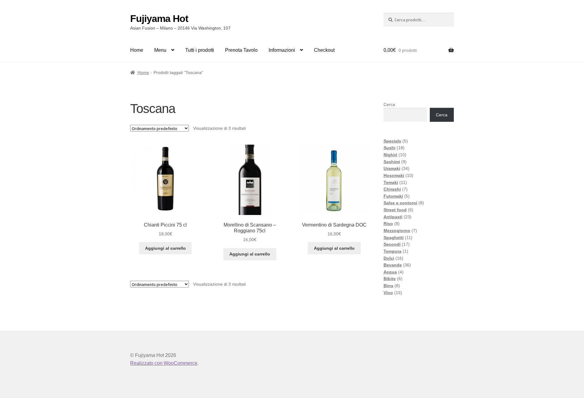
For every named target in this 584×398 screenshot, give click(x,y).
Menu (160, 50)
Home (136, 50)
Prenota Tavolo (241, 50)
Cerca (389, 104)
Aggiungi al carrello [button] (165, 248)
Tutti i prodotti (199, 50)
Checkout (324, 50)
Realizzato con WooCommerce (163, 363)
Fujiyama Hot (159, 18)
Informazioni (282, 50)
